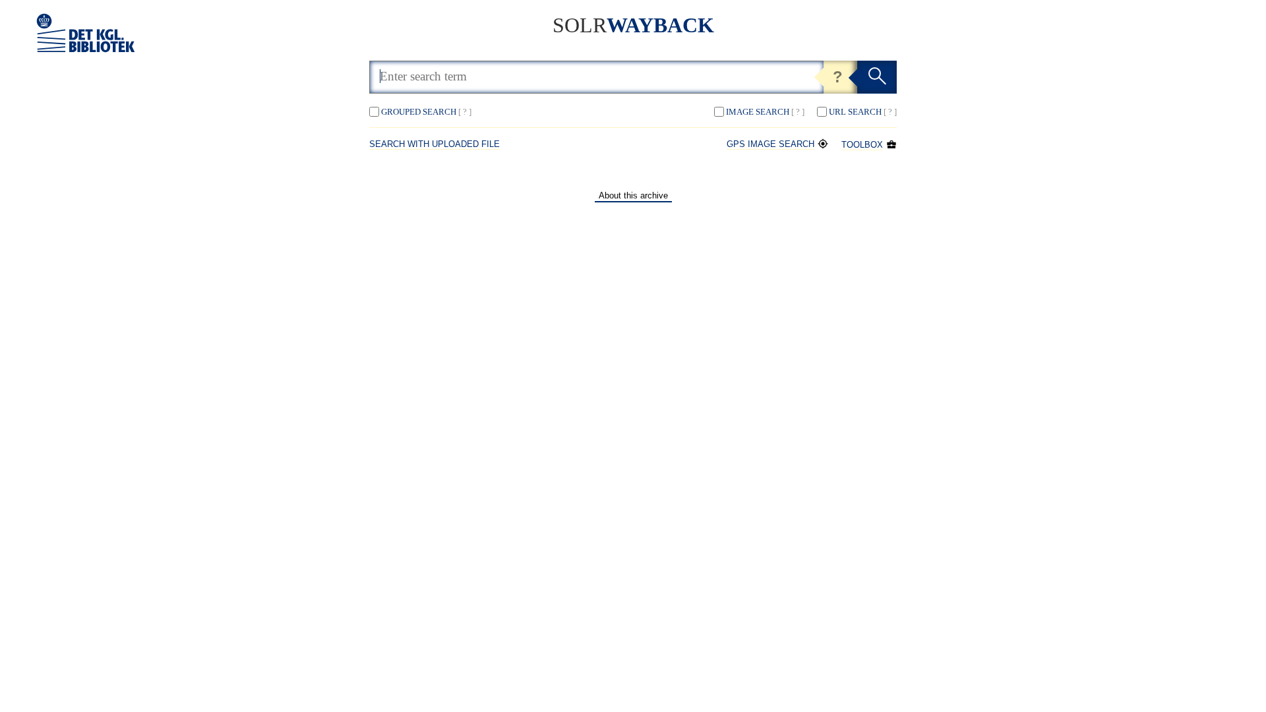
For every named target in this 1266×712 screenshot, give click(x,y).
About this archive (633, 195)
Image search (765, 112)
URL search (863, 112)
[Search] (877, 77)
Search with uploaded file (434, 144)
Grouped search (426, 112)
